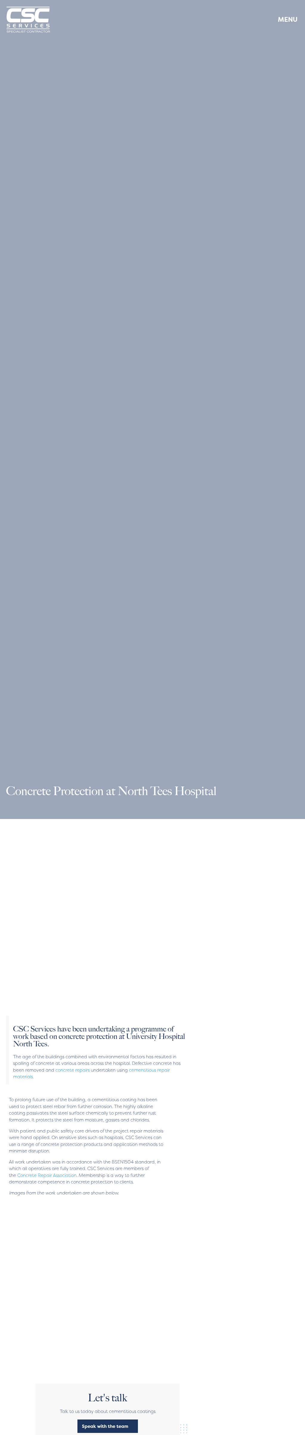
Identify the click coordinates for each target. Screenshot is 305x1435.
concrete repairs (72, 1070)
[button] (283, 19)
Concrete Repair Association (47, 1175)
